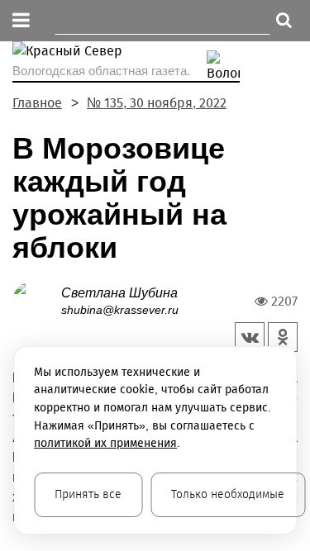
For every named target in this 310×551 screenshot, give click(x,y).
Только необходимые (227, 494)
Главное (37, 103)
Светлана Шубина (119, 293)
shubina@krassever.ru (120, 309)
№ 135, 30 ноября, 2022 (157, 103)
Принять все (88, 494)
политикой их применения (105, 443)
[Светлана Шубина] (36, 300)
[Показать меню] (21, 21)
